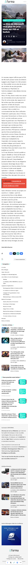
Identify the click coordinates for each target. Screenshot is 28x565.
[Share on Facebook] (7, 36)
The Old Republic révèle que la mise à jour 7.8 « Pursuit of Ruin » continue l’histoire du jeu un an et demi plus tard (17, 355)
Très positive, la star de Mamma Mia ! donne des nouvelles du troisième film (18, 367)
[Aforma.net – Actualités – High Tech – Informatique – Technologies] (14, 550)
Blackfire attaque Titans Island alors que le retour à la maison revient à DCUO (9, 415)
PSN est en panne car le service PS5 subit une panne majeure (8, 382)
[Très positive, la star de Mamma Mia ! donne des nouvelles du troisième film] (5, 368)
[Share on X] (9, 36)
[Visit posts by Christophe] (4, 41)
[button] (3, 1)
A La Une (12, 335)
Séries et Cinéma (19, 335)
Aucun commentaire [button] (20, 259)
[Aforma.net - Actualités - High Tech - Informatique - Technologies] (9, 1)
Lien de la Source (7, 247)
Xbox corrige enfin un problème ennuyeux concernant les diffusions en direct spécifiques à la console (17, 342)
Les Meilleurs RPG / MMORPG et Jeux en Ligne (13, 20)
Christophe (9, 40)
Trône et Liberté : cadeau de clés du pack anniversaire (9, 391)
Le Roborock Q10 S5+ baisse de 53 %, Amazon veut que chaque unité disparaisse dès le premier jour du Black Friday (18, 473)
